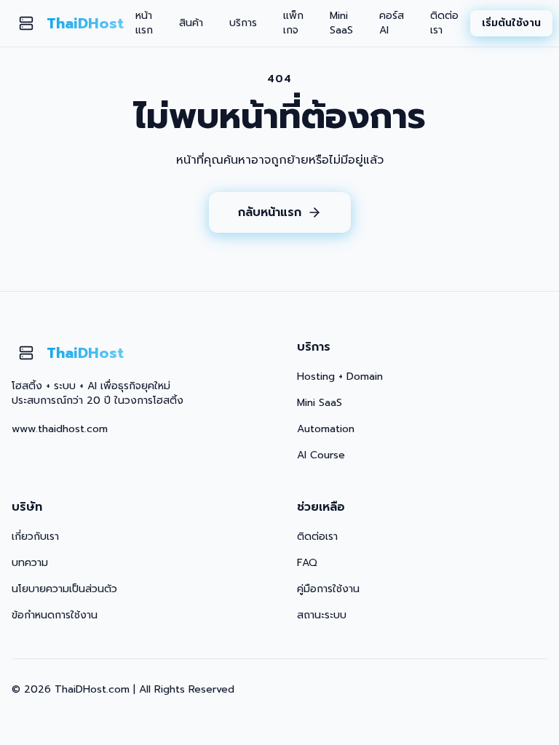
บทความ (30, 562)
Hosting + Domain (340, 376)
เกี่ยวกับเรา (35, 536)
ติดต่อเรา (444, 23)
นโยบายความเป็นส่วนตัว (64, 589)
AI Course (321, 455)
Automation (325, 429)
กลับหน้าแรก (269, 212)
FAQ (307, 562)
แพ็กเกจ (293, 23)
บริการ (243, 23)
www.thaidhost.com (60, 429)
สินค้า (191, 23)
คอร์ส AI (391, 23)
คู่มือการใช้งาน (328, 589)
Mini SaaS (341, 23)
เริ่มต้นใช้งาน (511, 23)
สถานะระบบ (321, 615)
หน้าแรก (144, 23)
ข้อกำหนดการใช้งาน (55, 615)
